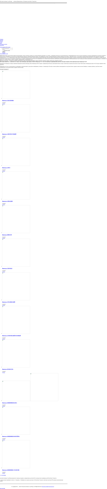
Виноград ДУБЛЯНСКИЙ (8, 302)
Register (3, 52)
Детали (3, 103)
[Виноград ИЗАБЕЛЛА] (54, 354)
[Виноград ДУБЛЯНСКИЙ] (54, 286)
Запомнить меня (6, 50)
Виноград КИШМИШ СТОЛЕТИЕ (10, 470)
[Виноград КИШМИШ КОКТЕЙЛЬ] (54, 421)
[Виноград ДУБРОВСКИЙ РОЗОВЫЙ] (54, 320)
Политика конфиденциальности (48, 486)
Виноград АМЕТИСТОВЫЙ (9, 134)
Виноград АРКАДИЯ (7, 201)
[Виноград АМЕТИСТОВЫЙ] (54, 118)
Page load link (2, 488)
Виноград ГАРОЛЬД (7, 268)
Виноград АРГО (6, 167)
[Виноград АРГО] (54, 152)
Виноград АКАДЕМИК (8, 100)
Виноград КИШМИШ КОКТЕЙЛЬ (11, 436)
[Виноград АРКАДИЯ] (54, 186)
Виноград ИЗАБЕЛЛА (7, 369)
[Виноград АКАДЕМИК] (54, 85)
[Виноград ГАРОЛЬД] (54, 253)
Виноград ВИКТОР (7, 234)
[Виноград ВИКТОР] (54, 219)
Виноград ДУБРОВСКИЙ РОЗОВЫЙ (11, 335)
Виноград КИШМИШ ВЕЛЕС (9, 402)
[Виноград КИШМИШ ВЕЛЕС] (54, 387)
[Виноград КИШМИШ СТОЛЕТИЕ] (54, 454)
